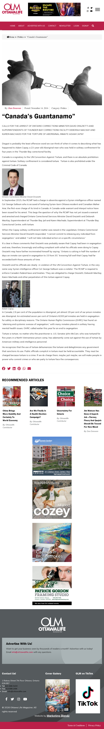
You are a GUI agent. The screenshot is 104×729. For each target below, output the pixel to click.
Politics (20, 36)
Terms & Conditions (76, 725)
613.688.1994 (11, 688)
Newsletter (65, 26)
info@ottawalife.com (22, 652)
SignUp (85, 26)
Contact (52, 26)
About (21, 26)
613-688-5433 (11, 686)
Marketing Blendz (58, 715)
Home (12, 26)
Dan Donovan (14, 108)
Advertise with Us (36, 26)
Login (76, 26)
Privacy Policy (94, 725)
